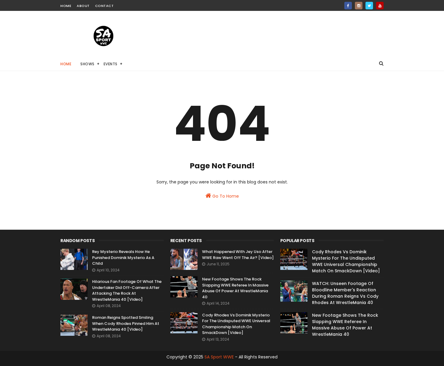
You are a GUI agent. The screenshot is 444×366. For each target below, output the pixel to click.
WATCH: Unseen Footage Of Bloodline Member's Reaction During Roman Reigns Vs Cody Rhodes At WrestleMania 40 (345, 293)
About (83, 5)
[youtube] (380, 5)
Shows (87, 63)
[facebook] (348, 5)
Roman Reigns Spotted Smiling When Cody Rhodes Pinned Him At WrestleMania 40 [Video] (125, 323)
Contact (104, 5)
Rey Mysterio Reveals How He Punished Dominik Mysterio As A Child (123, 257)
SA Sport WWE (219, 357)
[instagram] (358, 5)
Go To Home (225, 196)
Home (65, 5)
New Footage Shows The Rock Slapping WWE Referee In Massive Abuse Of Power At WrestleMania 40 (235, 288)
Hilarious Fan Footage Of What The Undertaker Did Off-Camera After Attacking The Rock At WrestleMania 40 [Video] (127, 290)
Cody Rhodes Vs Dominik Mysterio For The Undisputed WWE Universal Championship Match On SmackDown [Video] (236, 324)
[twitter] (369, 5)
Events (110, 63)
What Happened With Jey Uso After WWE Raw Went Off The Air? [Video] (238, 255)
